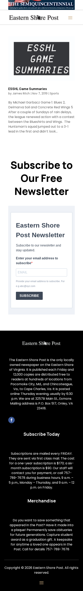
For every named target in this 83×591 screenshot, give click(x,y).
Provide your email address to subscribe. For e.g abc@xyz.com (40, 284)
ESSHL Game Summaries (27, 89)
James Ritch (21, 93)
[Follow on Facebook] (11, 420)
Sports (54, 93)
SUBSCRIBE (29, 295)
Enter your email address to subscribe (37, 261)
